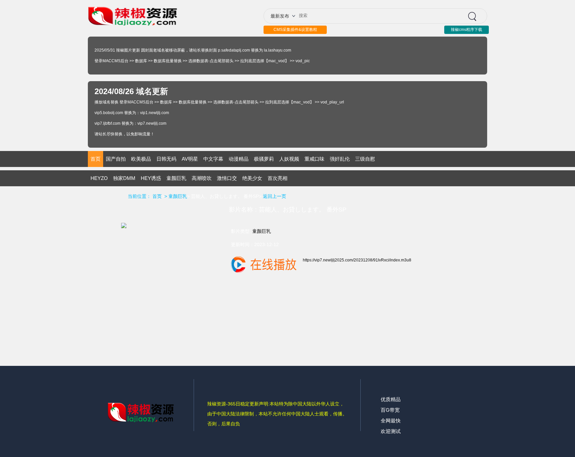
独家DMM (124, 178)
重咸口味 (314, 159)
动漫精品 (239, 159)
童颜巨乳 (176, 178)
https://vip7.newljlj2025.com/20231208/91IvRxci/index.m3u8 (357, 260)
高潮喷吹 (202, 178)
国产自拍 (116, 159)
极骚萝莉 (264, 159)
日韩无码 (166, 159)
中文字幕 (213, 159)
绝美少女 (252, 178)
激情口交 (227, 178)
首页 (95, 159)
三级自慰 (365, 159)
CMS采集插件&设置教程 (295, 29)
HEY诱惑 (151, 178)
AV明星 (190, 159)
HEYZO (99, 178)
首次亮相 (278, 178)
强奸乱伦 (340, 159)
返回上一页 (274, 196)
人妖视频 (289, 159)
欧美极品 (141, 159)
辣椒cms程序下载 (466, 29)
